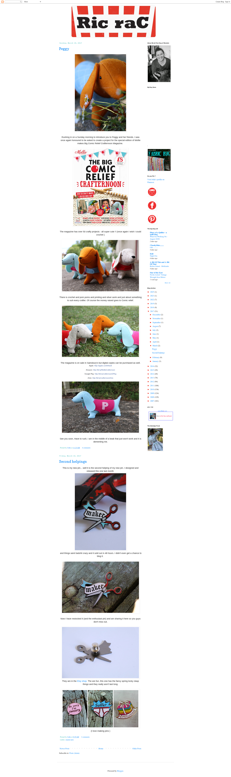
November (157, 318)
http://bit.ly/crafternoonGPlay (105, 374)
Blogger (120, 771)
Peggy (64, 49)
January (156, 361)
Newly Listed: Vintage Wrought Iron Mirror (158, 275)
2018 (152, 307)
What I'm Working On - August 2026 (159, 237)
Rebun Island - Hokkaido (159, 266)
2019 (152, 303)
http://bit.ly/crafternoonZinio (102, 378)
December (157, 314)
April (155, 341)
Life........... (154, 247)
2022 (152, 299)
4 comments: (86, 448)
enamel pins (70, 740)
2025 (152, 292)
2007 (152, 401)
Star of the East (156, 272)
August (156, 326)
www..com (162, 411)
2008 (152, 397)
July (154, 330)
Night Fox (153, 256)
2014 (152, 374)
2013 (152, 377)
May (155, 337)
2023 (152, 295)
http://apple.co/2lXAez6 (103, 366)
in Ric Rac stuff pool (166, 416)
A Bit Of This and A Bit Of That (159, 263)
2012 (152, 381)
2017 (152, 311)
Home (101, 748)
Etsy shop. (82, 681)
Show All (167, 283)
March (155, 345)
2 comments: (85, 737)
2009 (152, 393)
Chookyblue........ (157, 245)
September (157, 322)
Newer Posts (64, 748)
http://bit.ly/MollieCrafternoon (104, 370)
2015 (152, 370)
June (155, 334)
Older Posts (136, 748)
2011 (152, 385)
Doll (151, 253)
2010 (152, 389)
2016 (152, 366)
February (156, 357)
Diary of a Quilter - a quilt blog (158, 233)
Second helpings (73, 461)
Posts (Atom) (74, 753)
